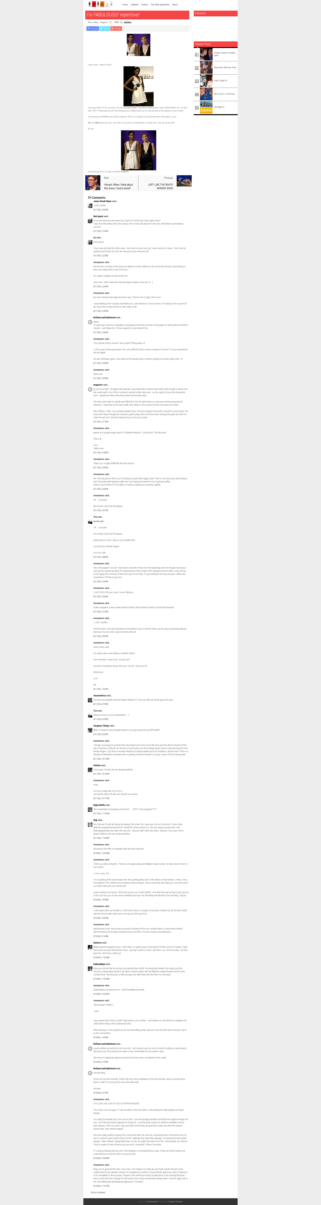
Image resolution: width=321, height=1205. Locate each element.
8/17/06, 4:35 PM (100, 489)
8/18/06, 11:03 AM (101, 979)
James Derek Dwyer (102, 201)
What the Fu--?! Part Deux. (224, 94)
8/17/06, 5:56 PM (100, 596)
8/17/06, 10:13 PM (101, 759)
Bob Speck (98, 216)
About (175, 4)
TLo (95, 517)
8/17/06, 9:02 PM (100, 734)
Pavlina (96, 765)
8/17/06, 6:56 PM (100, 636)
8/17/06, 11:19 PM (101, 813)
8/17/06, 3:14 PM (100, 231)
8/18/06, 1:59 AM (100, 899)
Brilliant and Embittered (104, 317)
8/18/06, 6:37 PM (100, 1092)
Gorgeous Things (101, 725)
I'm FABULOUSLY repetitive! (113, 15)
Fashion (144, 4)
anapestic (98, 384)
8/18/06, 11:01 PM (101, 1186)
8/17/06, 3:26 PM (100, 332)
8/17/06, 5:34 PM (100, 581)
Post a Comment (98, 1192)
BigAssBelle (99, 805)
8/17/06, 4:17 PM (100, 421)
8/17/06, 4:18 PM (100, 452)
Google (117, 28)
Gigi (95, 820)
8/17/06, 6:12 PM (100, 611)
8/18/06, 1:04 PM (100, 1037)
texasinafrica (99, 695)
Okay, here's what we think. (225, 67)
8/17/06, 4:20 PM (100, 467)
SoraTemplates (152, 1202)
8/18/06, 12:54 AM (101, 853)
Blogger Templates (176, 1202)
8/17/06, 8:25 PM (100, 719)
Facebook (93, 28)
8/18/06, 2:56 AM (100, 918)
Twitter (106, 28)
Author (128, 22)
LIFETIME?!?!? (219, 107)
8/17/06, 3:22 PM (100, 255)
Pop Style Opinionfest (160, 4)
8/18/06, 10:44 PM (101, 1158)
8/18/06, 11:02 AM (101, 957)
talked (97, 123)
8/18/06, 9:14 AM (100, 936)
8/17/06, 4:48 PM (100, 557)
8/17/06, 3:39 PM (100, 378)
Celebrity (134, 4)
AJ (94, 237)
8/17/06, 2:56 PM (100, 209)
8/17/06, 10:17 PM (101, 798)
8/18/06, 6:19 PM (100, 1062)
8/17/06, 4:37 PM (100, 510)
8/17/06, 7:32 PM (100, 689)
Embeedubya (99, 964)
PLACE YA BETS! (220, 81)
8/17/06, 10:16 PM (101, 774)
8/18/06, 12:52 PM (101, 994)
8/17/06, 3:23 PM (100, 286)
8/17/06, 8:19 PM (100, 704)
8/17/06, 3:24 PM (100, 311)
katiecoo (97, 942)
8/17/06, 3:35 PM (100, 363)
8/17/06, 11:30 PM (101, 838)
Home (125, 4)
